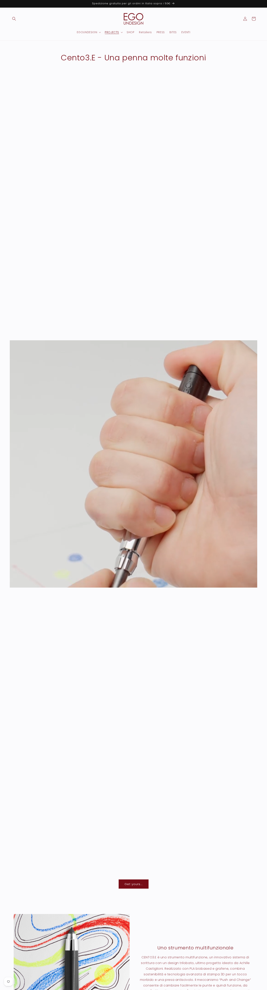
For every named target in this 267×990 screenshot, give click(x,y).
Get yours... (134, 884)
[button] (14, 18)
